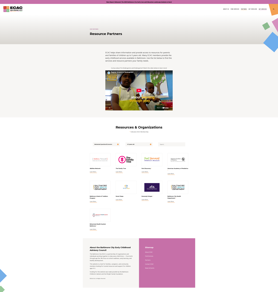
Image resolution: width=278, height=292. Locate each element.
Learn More (93, 172)
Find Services (235, 9)
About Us (226, 9)
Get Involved (253, 9)
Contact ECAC (149, 264)
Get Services (263, 9)
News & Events (149, 268)
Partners (244, 9)
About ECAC (149, 252)
